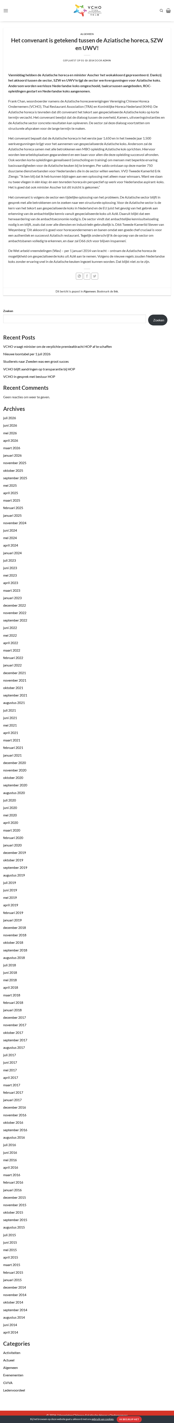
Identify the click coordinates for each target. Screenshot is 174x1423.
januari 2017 (12, 1100)
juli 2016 (9, 1145)
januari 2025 (12, 515)
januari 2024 (12, 553)
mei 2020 (10, 815)
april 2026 (10, 440)
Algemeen (10, 1367)
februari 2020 (13, 838)
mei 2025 (10, 485)
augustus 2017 (14, 1047)
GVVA (8, 1383)
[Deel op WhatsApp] (79, 276)
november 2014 (14, 1295)
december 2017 (14, 1017)
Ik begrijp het (129, 1419)
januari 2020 (12, 845)
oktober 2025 (13, 470)
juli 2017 (9, 1055)
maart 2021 (11, 740)
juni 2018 (10, 972)
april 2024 (10, 545)
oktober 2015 (13, 1212)
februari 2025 (13, 508)
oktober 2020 (13, 778)
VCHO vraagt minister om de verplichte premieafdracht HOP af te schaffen (57, 346)
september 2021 (15, 695)
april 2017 (10, 1077)
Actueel (8, 1360)
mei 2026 (10, 433)
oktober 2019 (13, 860)
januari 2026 (12, 455)
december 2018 (14, 927)
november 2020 (14, 770)
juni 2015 (10, 1242)
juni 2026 (10, 425)
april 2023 (10, 583)
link (116, 291)
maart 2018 (11, 995)
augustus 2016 (14, 1137)
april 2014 (10, 1332)
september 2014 (15, 1310)
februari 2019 (13, 913)
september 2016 (15, 1130)
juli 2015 (9, 1235)
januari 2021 (12, 755)
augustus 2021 (14, 703)
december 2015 (14, 1197)
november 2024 (14, 523)
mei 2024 (10, 538)
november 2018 (14, 935)
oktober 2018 (13, 942)
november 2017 (14, 1025)
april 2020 (10, 822)
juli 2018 (9, 965)
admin (107, 60)
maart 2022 (11, 650)
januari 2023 (12, 598)
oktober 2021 (13, 688)
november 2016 (14, 1115)
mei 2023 (10, 575)
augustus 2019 (14, 875)
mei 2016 (10, 1160)
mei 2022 (10, 635)
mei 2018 (10, 980)
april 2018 (10, 987)
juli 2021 (9, 710)
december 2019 (14, 852)
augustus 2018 (14, 957)
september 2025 (15, 478)
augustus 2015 (14, 1227)
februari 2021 (13, 747)
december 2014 (14, 1287)
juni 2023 (10, 568)
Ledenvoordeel (14, 1390)
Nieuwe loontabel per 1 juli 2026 (27, 354)
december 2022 (14, 605)
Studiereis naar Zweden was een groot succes (36, 361)
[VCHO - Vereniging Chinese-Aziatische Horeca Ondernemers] (87, 10)
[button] (5, 10)
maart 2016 (11, 1175)
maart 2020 (11, 830)
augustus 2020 (14, 793)
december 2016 (14, 1107)
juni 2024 (10, 530)
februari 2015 (13, 1272)
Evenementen (13, 1375)
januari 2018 (12, 1010)
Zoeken (8, 311)
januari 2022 (12, 665)
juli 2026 (9, 418)
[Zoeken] (161, 11)
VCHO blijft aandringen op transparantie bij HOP (39, 369)
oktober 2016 (13, 1122)
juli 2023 (9, 560)
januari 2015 (12, 1280)
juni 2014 (10, 1325)
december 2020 (14, 763)
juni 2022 (10, 628)
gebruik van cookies (103, 1419)
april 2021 (10, 733)
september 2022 (15, 620)
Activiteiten (11, 1353)
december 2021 (14, 673)
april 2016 (10, 1167)
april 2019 (10, 905)
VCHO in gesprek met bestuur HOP (29, 376)
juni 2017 (10, 1062)
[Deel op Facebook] (87, 276)
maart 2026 (11, 448)
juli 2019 (9, 883)
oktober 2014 (13, 1302)
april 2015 (10, 1257)
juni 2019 (10, 890)
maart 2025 (11, 500)
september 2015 (15, 1220)
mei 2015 (10, 1250)
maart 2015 (11, 1265)
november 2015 (14, 1205)
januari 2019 (12, 920)
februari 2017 (13, 1092)
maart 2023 (11, 590)
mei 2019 (10, 897)
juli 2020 (9, 800)
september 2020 (15, 785)
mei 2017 (10, 1070)
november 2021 (14, 680)
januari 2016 (12, 1190)
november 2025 (14, 463)
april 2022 (10, 643)
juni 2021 (10, 718)
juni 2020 (10, 808)
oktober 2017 (13, 1032)
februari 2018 (13, 1002)
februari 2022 (13, 658)
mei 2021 (10, 725)
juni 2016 (10, 1152)
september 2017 (15, 1040)
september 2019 (15, 867)
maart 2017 (11, 1085)
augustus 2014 (14, 1317)
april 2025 (10, 493)
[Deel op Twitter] (94, 276)
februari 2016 (13, 1182)
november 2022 (14, 613)
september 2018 (15, 950)
